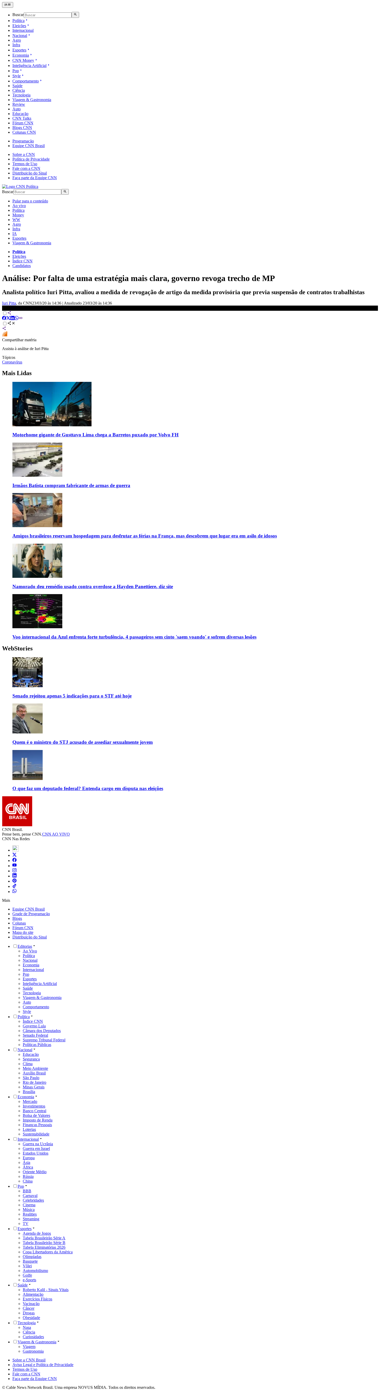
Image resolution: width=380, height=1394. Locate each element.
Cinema (29, 1205)
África (28, 1167)
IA (14, 233)
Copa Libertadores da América (48, 1252)
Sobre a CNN (23, 154)
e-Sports (29, 1280)
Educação (20, 113)
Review (18, 104)
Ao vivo (19, 205)
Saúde (17, 86)
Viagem (29, 1346)
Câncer (28, 1308)
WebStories (17, 648)
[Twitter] (14, 855)
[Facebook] (14, 860)
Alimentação (33, 1294)
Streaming (31, 1219)
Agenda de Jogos (37, 1233)
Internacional (23, 30)
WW (16, 219)
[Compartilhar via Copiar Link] (21, 318)
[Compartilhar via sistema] (4, 329)
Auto (16, 109)
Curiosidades (33, 1337)
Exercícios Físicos (37, 1299)
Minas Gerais (33, 1087)
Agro (16, 40)
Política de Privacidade (31, 159)
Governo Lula (34, 1026)
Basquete (30, 1261)
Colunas (19, 923)
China (28, 1181)
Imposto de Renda (37, 1120)
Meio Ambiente (35, 1068)
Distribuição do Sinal (29, 173)
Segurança (31, 1059)
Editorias (25, 946)
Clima (28, 1064)
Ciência (18, 90)
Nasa (27, 1327)
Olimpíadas (32, 1256)
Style (16, 76)
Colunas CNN (24, 132)
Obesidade (31, 1317)
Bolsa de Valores (36, 1115)
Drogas (29, 1313)
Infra (16, 45)
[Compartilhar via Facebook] (4, 318)
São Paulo (31, 1077)
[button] (190, 678)
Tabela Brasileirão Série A (44, 1238)
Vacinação (31, 1303)
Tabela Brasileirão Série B (44, 1242)
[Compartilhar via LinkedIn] (12, 318)
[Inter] (15, 850)
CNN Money (23, 60)
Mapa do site (22, 932)
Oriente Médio (35, 1172)
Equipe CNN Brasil (28, 145)
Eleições (19, 26)
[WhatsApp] (14, 891)
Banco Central (34, 1111)
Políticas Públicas (37, 1044)
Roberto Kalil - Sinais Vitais (46, 1289)
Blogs (17, 918)
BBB (27, 1191)
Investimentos (34, 1106)
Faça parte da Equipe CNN (34, 178)
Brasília (29, 1091)
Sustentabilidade (36, 1134)
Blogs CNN (22, 127)
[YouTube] (14, 865)
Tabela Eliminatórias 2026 (44, 1247)
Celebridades (33, 1200)
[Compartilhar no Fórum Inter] (4, 335)
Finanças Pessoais (37, 1125)
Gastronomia (33, 1351)
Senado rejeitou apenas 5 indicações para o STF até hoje (72, 696)
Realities (30, 1214)
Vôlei (27, 1266)
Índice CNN (22, 261)
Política (18, 20)
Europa (29, 1158)
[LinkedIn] (14, 876)
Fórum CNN (22, 123)
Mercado (30, 1101)
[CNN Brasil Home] (20, 186)
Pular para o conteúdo (30, 201)
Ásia (26, 1162)
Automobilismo (35, 1270)
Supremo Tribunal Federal (44, 1040)
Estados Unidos (35, 1153)
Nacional (19, 35)
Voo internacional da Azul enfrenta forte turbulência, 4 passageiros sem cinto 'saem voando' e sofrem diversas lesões (134, 637)
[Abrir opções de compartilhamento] (11, 324)
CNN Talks (21, 118)
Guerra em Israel (36, 1148)
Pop (15, 71)
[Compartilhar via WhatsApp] (16, 318)
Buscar (18, 15)
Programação (23, 141)
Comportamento (25, 81)
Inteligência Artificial (29, 65)
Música (29, 1209)
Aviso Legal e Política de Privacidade (42, 1364)
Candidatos (21, 265)
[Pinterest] (14, 881)
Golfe (27, 1275)
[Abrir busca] (75, 15)
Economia (20, 55)
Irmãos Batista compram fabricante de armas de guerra (71, 485)
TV (25, 1223)
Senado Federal (35, 1035)
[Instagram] (14, 871)
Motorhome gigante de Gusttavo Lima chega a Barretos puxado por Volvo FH (95, 434)
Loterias (29, 1129)
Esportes (19, 50)
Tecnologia (21, 95)
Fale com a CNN (26, 168)
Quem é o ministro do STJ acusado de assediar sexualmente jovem (82, 742)
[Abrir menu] (7, 5)
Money (18, 215)
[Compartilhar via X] (8, 318)
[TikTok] (14, 886)
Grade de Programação (31, 914)
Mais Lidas (17, 373)
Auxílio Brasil (34, 1073)
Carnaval (30, 1195)
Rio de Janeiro (34, 1082)
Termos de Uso (24, 164)
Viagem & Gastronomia (31, 99)
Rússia (28, 1176)
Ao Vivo (30, 951)
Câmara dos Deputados (42, 1030)
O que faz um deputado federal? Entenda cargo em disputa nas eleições (87, 788)
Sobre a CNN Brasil (28, 1360)
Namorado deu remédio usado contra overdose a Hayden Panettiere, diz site (92, 586)
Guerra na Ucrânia (38, 1144)
